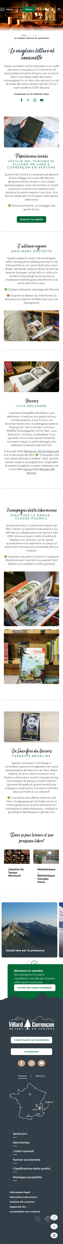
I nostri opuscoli (23, 1151)
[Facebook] (21, 1063)
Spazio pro (20, 1133)
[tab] (22, 1076)
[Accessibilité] (53, 10)
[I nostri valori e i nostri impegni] (46, 10)
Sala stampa (21, 1142)
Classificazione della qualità (31, 1168)
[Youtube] (41, 1063)
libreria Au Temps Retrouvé (41, 451)
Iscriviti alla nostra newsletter (34, 987)
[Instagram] (31, 1063)
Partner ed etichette (26, 1159)
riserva (27, 469)
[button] (40, 9)
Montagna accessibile (27, 1177)
